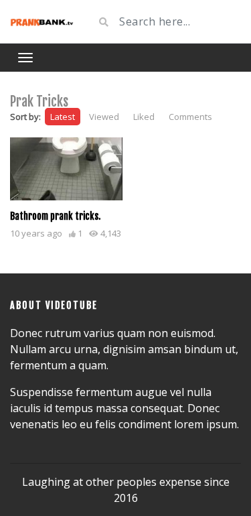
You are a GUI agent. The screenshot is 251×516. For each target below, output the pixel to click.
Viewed (104, 117)
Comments (190, 117)
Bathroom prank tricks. (55, 216)
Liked (144, 117)
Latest (62, 117)
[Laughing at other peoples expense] (42, 21)
